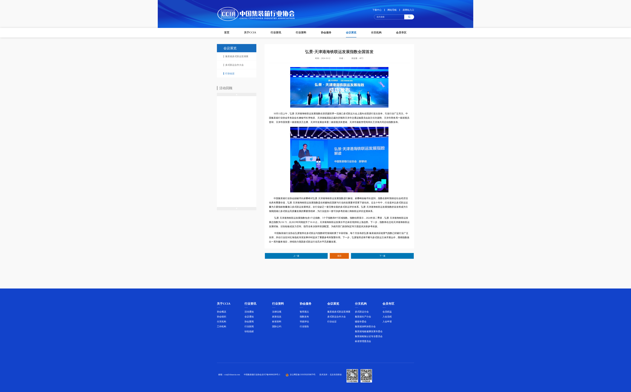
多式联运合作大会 (234, 65)
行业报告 (304, 326)
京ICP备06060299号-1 (271, 374)
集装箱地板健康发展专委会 (369, 331)
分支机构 (221, 321)
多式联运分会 (362, 312)
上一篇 (296, 256)
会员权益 (387, 312)
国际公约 (276, 326)
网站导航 (392, 10)
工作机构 (221, 326)
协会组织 (221, 316)
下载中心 (377, 10)
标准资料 (276, 321)
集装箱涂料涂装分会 (365, 326)
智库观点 (304, 312)
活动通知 (249, 312)
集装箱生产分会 (363, 316)
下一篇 (382, 256)
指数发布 (304, 316)
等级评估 (304, 321)
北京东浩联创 (336, 374)
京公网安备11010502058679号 (303, 374)
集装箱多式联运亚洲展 (236, 56)
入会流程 (387, 316)
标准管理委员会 (363, 341)
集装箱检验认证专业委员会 (369, 336)
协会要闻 (249, 321)
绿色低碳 (249, 331)
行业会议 (229, 73)
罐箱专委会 (360, 321)
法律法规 (276, 312)
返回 (339, 256)
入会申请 (387, 321)
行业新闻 (249, 326)
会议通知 (249, 316)
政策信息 (276, 316)
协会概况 (221, 312)
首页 (226, 32)
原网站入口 (408, 10)
